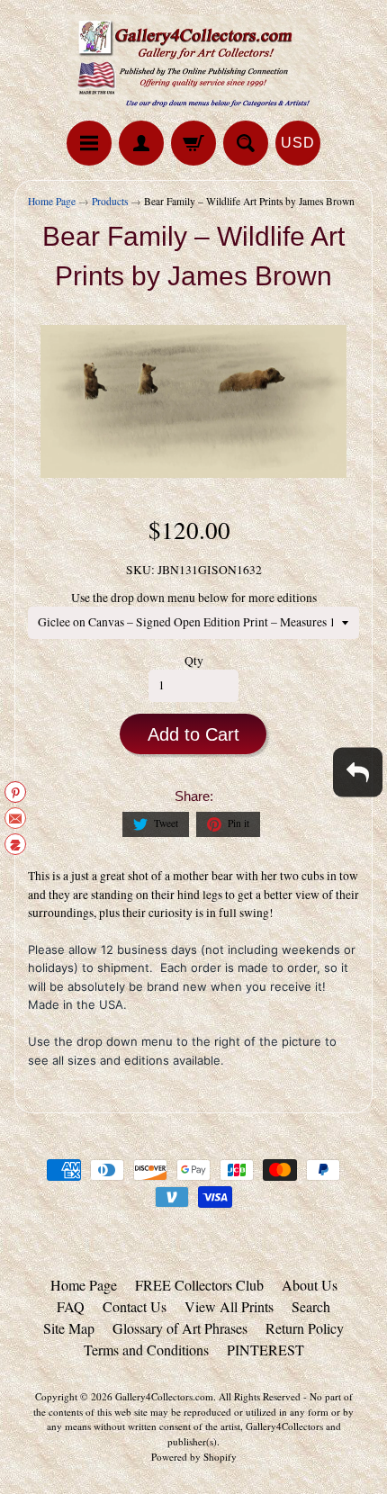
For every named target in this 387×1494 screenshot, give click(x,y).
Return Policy (305, 1327)
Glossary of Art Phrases (180, 1327)
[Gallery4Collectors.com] (193, 63)
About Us (310, 1284)
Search (311, 1306)
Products (110, 201)
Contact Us (134, 1306)
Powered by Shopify (194, 1456)
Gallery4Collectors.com (164, 1396)
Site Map (68, 1327)
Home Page (52, 201)
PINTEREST (265, 1349)
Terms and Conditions (146, 1349)
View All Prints (229, 1306)
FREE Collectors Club (199, 1284)
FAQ (71, 1306)
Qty (193, 660)
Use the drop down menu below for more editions (194, 598)
